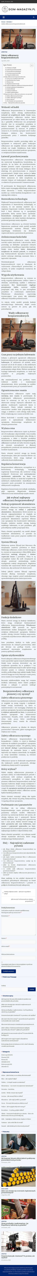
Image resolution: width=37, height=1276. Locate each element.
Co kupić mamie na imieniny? (16, 1082)
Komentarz (5, 916)
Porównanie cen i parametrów (15, 101)
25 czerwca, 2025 (6, 1260)
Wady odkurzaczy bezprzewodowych (14, 76)
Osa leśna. (11, 1089)
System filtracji (11, 89)
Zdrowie (4, 1066)
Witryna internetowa (7, 954)
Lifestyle (4, 52)
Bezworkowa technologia (14, 71)
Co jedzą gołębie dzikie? (16, 1110)
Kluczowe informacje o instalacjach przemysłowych (17, 1024)
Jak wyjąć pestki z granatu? (17, 1099)
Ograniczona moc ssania (13, 80)
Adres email (5, 946)
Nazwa (4, 938)
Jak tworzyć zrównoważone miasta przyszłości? (22, 900)
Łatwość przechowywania (14, 69)
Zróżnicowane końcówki (14, 73)
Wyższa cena (10, 82)
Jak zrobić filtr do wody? (15, 1122)
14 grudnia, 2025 (5, 1195)
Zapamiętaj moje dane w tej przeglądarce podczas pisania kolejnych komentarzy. (16, 965)
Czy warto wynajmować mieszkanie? (21, 1086)
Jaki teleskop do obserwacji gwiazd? (18, 1126)
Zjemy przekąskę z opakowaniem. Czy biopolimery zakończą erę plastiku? (14, 1224)
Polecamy (6, 1132)
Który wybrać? (11, 99)
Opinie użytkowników (12, 92)
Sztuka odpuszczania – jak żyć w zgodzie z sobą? (17, 892)
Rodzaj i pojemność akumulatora (15, 87)
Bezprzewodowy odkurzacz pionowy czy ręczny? (18, 94)
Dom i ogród (5, 1055)
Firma (3, 1059)
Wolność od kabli (11, 67)
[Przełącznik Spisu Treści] (31, 65)
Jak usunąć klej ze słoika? (15, 1096)
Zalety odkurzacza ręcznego (14, 97)
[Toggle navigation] (3, 17)
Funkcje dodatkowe (12, 90)
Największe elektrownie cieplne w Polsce (18, 1119)
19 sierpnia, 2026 (5, 1162)
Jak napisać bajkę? (11, 1079)
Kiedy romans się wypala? (15, 1093)
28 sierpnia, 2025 (5, 1227)
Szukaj (3, 985)
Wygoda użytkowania (13, 75)
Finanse (3, 1057)
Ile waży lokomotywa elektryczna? (17, 1103)
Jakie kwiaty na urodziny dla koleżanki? (18, 1075)
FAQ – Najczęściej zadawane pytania (14, 102)
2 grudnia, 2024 (5, 61)
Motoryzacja (5, 1064)
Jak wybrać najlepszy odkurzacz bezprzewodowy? (18, 85)
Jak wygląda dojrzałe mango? (16, 1106)
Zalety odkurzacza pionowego (15, 96)
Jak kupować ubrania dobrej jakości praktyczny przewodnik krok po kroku (18, 1159)
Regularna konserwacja (13, 83)
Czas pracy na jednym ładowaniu (15, 78)
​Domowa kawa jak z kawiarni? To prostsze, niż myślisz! (18, 1015)
